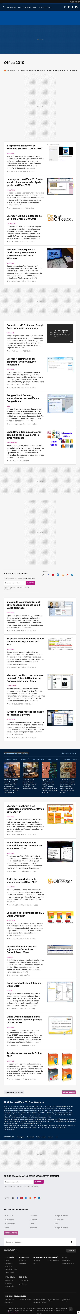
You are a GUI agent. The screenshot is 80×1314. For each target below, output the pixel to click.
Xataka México (9, 1299)
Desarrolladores (71, 759)
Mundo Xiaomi (9, 1272)
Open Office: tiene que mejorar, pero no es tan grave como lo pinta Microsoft (24, 435)
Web (8, 406)
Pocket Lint (11, 1129)
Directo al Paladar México (53, 1300)
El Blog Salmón (24, 1280)
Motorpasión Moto (68, 1263)
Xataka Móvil (9, 1263)
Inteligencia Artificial (61, 1228)
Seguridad (33, 1220)
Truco (9, 991)
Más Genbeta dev (67, 753)
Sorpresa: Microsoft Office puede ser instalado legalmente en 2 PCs (25, 641)
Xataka (7, 1260)
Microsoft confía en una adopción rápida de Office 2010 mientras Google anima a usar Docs (25, 678)
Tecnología (75, 70)
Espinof (35, 1263)
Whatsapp (42, 70)
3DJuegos (22, 1260)
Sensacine (36, 1260)
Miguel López (17, 171)
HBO (50, 70)
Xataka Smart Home (11, 1269)
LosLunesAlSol (18, 737)
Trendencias (9, 1280)
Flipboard (68, 7)
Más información (13, 1312)
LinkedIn (72, 574)
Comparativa (12, 443)
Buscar (72, 1242)
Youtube (53, 574)
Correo (10, 957)
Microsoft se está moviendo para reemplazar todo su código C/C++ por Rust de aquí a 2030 (30, 784)
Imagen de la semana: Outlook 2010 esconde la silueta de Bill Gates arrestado (23, 605)
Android (33, 70)
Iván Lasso (16, 351)
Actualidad (11, 223)
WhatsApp (33, 1228)
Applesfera (8, 1266)
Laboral (50, 1137)
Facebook (72, 7)
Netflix (7, 1228)
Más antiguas (69, 1092)
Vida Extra (22, 1263)
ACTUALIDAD (11, 7)
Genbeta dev (16, 753)
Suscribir (30, 583)
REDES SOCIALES (45, 7)
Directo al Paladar (53, 1260)
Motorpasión (66, 1260)
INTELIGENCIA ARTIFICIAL (27, 7)
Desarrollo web (10, 759)
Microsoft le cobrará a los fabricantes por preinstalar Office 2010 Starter (25, 809)
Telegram (76, 7)
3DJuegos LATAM (25, 1299)
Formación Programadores (32, 759)
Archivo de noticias (15, 1092)
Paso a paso (20, 1137)
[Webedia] (75, 1)
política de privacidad (32, 1186)
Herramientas (9, 1220)
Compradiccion (9, 1286)
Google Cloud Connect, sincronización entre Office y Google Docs (23, 398)
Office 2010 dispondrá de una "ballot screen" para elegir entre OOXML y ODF (24, 1019)
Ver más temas (11, 1233)
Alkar (15, 461)
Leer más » (31, 168)
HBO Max (58, 70)
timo (57, 1137)
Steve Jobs (24, 70)
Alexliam (14, 975)
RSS (62, 574)
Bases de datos (54, 759)
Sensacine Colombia (39, 1302)
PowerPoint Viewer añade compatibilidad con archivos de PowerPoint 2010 (24, 845)
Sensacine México (39, 1299)
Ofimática (11, 190)
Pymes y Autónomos (23, 1284)
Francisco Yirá (18, 281)
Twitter (64, 7)
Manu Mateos (17, 242)
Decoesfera (8, 1283)
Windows (10, 153)
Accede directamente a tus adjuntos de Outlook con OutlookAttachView (22, 949)
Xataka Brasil (9, 1302)
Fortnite (66, 70)
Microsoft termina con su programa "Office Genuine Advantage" (21, 361)
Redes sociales (41, 1137)
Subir (70, 1250)
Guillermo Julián (18, 424)
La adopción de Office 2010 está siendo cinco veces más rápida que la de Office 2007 (25, 182)
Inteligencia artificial (61, 1216)
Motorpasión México (66, 1300)
